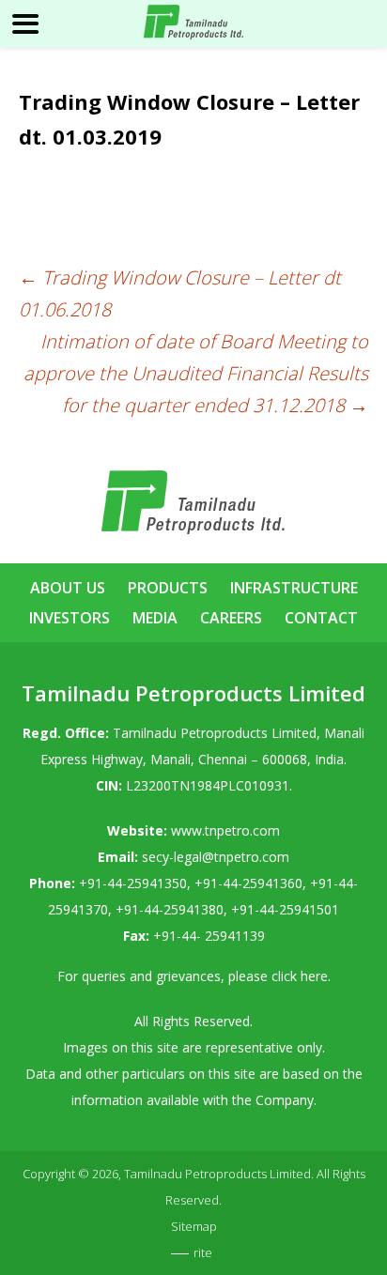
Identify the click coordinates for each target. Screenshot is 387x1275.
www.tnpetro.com (225, 830)
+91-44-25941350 (133, 883)
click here (299, 976)
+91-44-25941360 (248, 883)
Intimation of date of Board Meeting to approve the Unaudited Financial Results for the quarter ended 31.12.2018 (195, 373)
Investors (69, 617)
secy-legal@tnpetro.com (215, 857)
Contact (321, 617)
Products (168, 587)
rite (203, 1252)
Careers (231, 617)
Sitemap (194, 1226)
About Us (67, 587)
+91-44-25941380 (170, 909)
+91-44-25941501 (285, 909)
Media (155, 617)
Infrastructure (294, 587)
